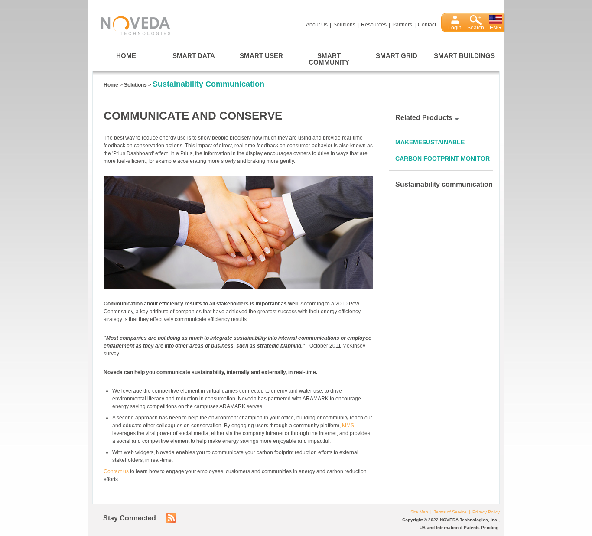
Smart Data (193, 55)
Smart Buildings (464, 55)
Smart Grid (396, 55)
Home (126, 55)
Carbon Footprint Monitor (442, 158)
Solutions (344, 25)
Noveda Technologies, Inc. (131, 24)
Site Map (419, 512)
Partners (402, 25)
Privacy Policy (486, 512)
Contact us (116, 471)
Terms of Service (450, 512)
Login (455, 28)
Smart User (261, 55)
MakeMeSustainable (430, 142)
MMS (348, 425)
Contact (427, 25)
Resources (374, 25)
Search (475, 28)
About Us (317, 25)
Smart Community (329, 59)
